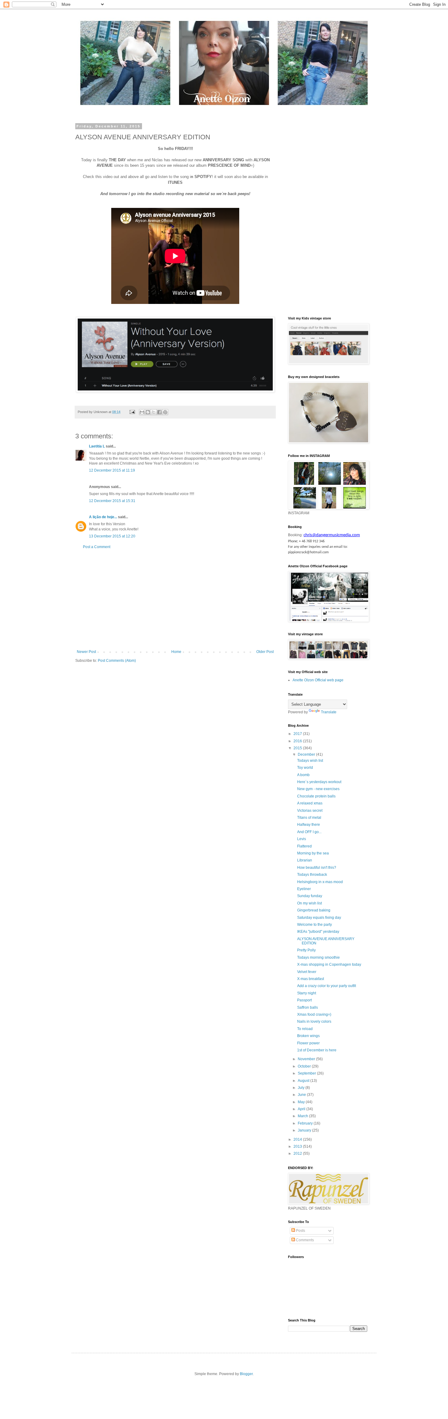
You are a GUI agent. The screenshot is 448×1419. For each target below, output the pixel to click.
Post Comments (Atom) (117, 660)
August (304, 1081)
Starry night (306, 993)
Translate (328, 712)
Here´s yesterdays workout (319, 782)
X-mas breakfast (310, 979)
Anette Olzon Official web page (318, 680)
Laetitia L (97, 446)
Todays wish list (310, 760)
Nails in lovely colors (314, 1021)
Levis (301, 839)
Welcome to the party (314, 924)
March (303, 1116)
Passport (304, 1000)
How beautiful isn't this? (316, 867)
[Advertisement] (175, 599)
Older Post (265, 652)
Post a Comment (96, 547)
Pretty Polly (306, 950)
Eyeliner (304, 889)
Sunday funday (309, 896)
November (307, 1059)
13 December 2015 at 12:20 (112, 536)
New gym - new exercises (318, 789)
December (307, 754)
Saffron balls (307, 1007)
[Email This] (142, 412)
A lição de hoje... (103, 517)
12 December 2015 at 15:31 (112, 501)
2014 (298, 1139)
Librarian (304, 860)
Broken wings (308, 1036)
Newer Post (86, 652)
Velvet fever (306, 972)
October (305, 1066)
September (307, 1073)
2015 (298, 748)
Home (176, 652)
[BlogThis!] (148, 412)
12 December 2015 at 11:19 (112, 470)
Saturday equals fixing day (319, 917)
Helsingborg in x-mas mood (320, 882)
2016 (298, 741)
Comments (304, 1240)
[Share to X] (154, 412)
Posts (300, 1230)
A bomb (303, 775)
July (301, 1088)
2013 (298, 1146)
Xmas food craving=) (314, 1014)
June (302, 1095)
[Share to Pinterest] (165, 412)
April (302, 1109)
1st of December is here (316, 1050)
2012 (298, 1153)
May (302, 1102)
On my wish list (309, 903)
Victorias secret (309, 810)
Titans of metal (309, 817)
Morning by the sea (313, 853)
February (306, 1123)
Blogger (246, 1374)
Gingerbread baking (313, 910)
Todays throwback (312, 874)
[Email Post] (132, 412)
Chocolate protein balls (316, 796)
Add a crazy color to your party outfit (326, 986)
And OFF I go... (309, 832)
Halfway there (308, 824)
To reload (305, 1029)
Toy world (305, 767)
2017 (298, 734)
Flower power (308, 1043)
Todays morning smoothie (318, 957)
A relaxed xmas (309, 803)
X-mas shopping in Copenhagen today (329, 964)
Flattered (304, 846)
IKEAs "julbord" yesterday (318, 931)
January (305, 1130)
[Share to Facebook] (159, 412)
